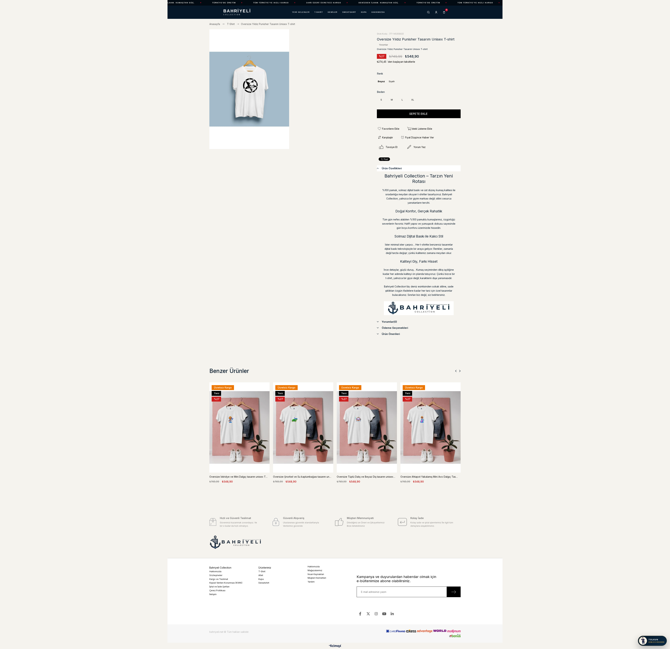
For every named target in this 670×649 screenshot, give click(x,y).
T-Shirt (261, 571)
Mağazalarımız (315, 570)
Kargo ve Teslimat (218, 579)
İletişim (213, 594)
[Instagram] (376, 613)
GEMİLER (332, 12)
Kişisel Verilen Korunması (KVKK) (225, 582)
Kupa (261, 579)
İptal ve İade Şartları (219, 586)
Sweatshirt (263, 582)
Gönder (454, 592)
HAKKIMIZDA (378, 12)
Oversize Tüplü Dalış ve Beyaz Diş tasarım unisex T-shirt (366, 476)
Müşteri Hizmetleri (317, 578)
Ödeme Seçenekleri (395, 327)
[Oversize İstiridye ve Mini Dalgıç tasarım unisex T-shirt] (239, 427)
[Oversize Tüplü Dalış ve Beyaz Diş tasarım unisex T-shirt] (367, 427)
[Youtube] (384, 613)
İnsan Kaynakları (316, 574)
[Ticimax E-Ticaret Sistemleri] (335, 646)
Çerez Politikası (217, 590)
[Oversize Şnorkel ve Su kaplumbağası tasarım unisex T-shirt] (303, 427)
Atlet (260, 575)
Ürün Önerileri (391, 334)
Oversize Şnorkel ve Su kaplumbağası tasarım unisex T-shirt (302, 476)
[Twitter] (368, 613)
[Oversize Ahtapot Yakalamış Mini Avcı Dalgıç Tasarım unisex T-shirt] (430, 427)
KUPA (364, 12)
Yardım (311, 581)
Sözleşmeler (215, 575)
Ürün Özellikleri (392, 168)
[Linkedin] (392, 613)
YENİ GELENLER (301, 12)
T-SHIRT (318, 12)
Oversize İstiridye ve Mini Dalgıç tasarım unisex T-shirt (238, 476)
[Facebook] (360, 613)
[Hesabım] (436, 12)
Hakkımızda (215, 571)
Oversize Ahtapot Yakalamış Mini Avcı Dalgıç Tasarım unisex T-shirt (429, 476)
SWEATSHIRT (349, 12)
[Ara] (428, 12)
